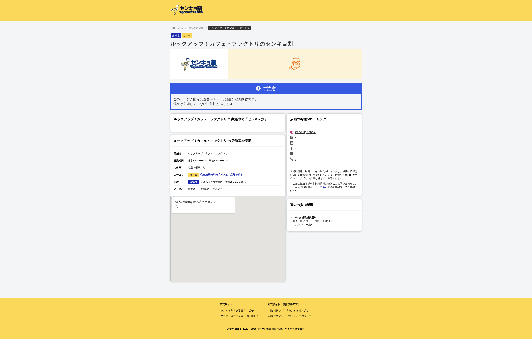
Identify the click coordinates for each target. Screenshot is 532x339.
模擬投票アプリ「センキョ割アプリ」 (289, 310)
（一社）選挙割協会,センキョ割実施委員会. (280, 328)
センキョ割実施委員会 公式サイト (240, 310)
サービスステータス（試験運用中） (241, 315)
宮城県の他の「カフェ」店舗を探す (223, 174)
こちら (324, 187)
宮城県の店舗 (196, 27)
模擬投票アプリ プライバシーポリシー (290, 315)
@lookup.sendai (305, 132)
